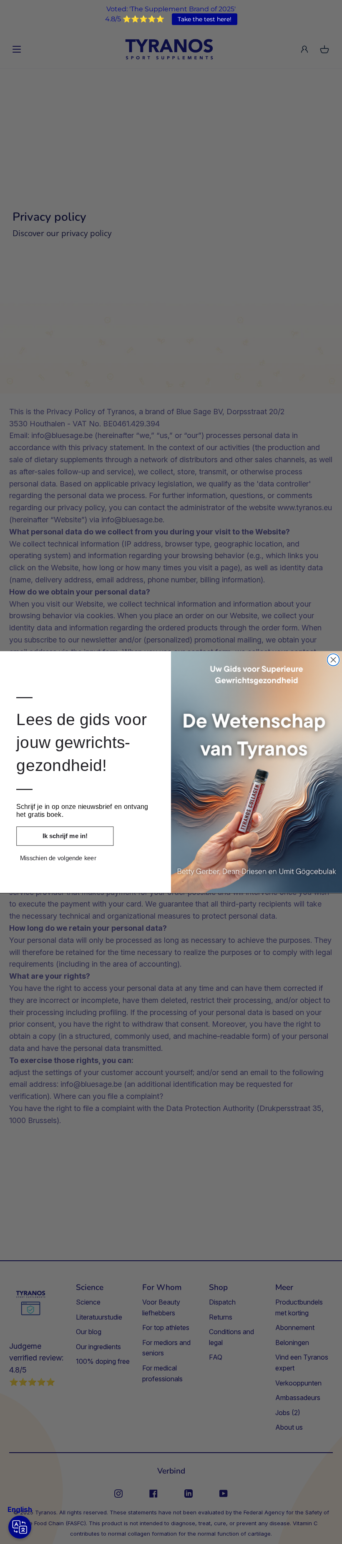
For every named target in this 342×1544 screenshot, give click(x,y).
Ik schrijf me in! (65, 836)
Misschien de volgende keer (58, 857)
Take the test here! (204, 19)
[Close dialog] (333, 660)
